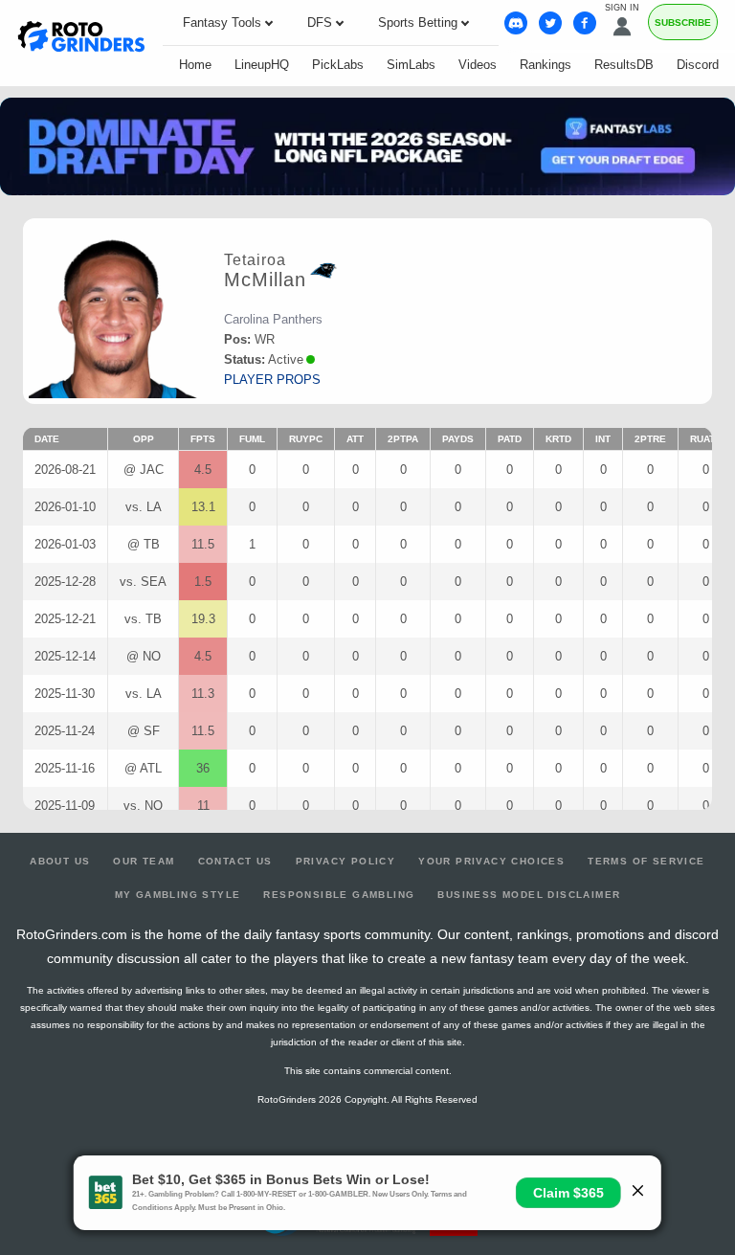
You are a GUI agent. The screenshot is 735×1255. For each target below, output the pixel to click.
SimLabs (411, 64)
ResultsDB (624, 64)
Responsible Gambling (338, 894)
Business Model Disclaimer (528, 894)
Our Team (143, 861)
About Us (60, 861)
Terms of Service (646, 861)
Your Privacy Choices (491, 861)
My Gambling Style (178, 894)
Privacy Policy (346, 861)
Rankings (545, 64)
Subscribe (683, 22)
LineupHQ (261, 64)
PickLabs (338, 64)
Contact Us (235, 861)
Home (195, 64)
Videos (477, 64)
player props (272, 379)
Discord (698, 64)
